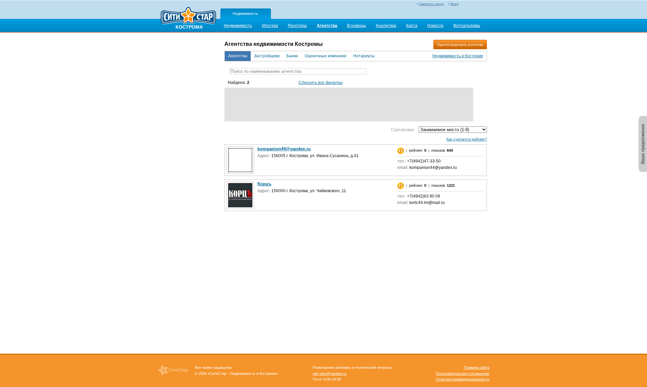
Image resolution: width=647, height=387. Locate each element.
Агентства (237, 56)
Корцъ (264, 183)
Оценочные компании (325, 56)
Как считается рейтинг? (466, 139)
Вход (455, 4)
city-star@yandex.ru (329, 373)
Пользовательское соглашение (462, 373)
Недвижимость (245, 13)
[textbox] (297, 71)
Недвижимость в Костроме (457, 56)
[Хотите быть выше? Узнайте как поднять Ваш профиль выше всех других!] (400, 150)
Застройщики (267, 56)
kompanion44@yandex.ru (284, 148)
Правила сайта (476, 367)
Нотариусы (364, 56)
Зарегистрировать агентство (460, 44)
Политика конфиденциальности (462, 379)
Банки (292, 56)
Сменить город (431, 4)
